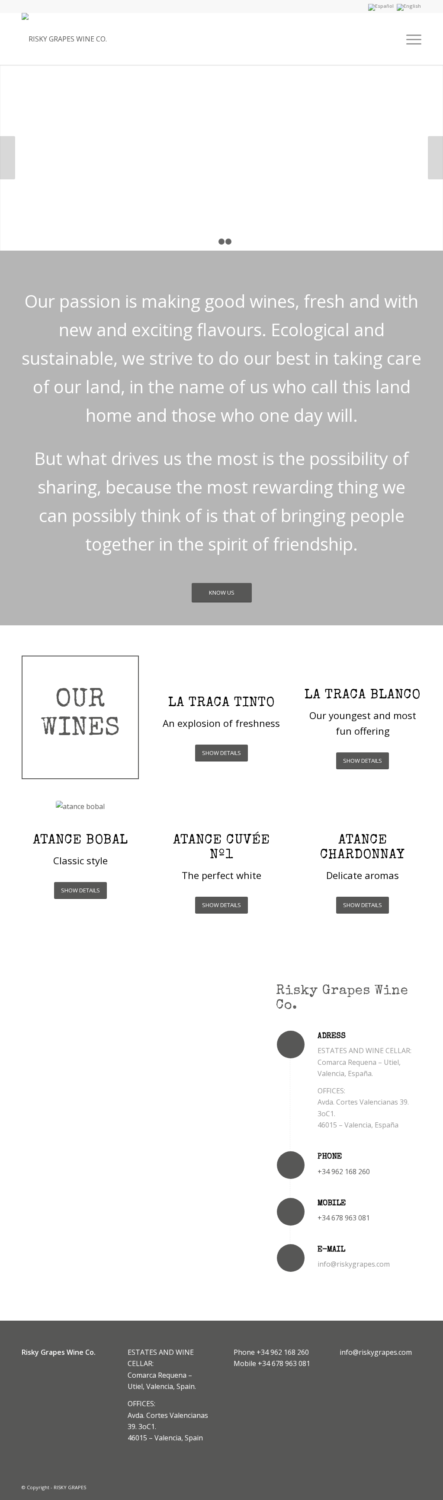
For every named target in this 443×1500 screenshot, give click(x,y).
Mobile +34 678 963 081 (272, 1363)
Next (435, 157)
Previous (7, 157)
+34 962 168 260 (344, 1171)
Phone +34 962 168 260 (271, 1352)
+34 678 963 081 (344, 1218)
